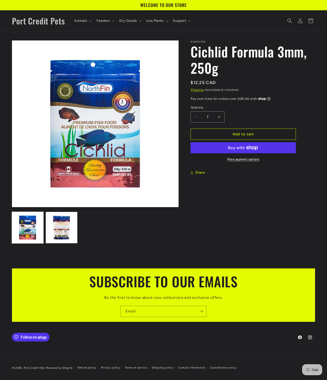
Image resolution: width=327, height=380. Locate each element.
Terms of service (136, 367)
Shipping (197, 89)
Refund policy (87, 367)
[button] (82, 21)
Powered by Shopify (59, 367)
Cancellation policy (223, 367)
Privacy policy (110, 367)
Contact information (191, 367)
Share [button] (200, 172)
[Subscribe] (201, 311)
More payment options (243, 159)
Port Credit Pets (34, 367)
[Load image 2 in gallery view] (61, 227)
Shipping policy (163, 367)
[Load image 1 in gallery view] (27, 227)
